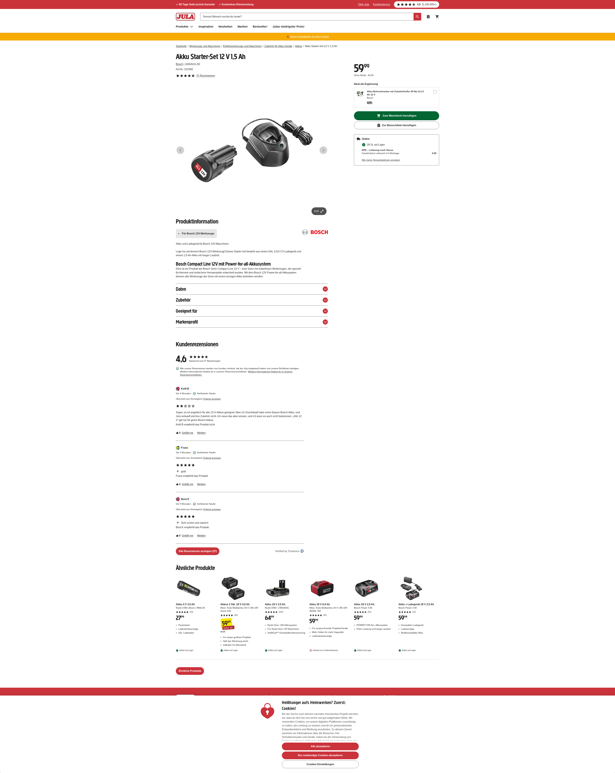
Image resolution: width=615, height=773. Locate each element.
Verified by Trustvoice (287, 551)
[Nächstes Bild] (323, 150)
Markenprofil (187, 322)
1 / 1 (316, 211)
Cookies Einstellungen (320, 764)
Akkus (298, 46)
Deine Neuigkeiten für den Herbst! (309, 36)
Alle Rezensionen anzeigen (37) (198, 551)
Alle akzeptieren (320, 746)
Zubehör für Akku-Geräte (278, 46)
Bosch (179, 64)
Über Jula (363, 4)
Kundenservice (381, 4)
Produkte (182, 26)
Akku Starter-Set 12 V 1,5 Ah (321, 46)
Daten (181, 289)
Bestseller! (260, 26)
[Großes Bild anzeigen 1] (252, 150)
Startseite (181, 46)
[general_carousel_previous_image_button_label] (180, 150)
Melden (201, 432)
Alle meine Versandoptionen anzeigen (381, 160)
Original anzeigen (212, 399)
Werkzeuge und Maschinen (204, 46)
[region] (307, 734)
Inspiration (206, 26)
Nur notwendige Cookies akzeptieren (320, 755)
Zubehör (183, 300)
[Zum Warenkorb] (437, 16)
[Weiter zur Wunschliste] (428, 16)
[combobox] (310, 16)
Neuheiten (225, 26)
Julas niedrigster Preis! (288, 26)
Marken (243, 26)
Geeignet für (186, 311)
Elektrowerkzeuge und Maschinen (242, 46)
